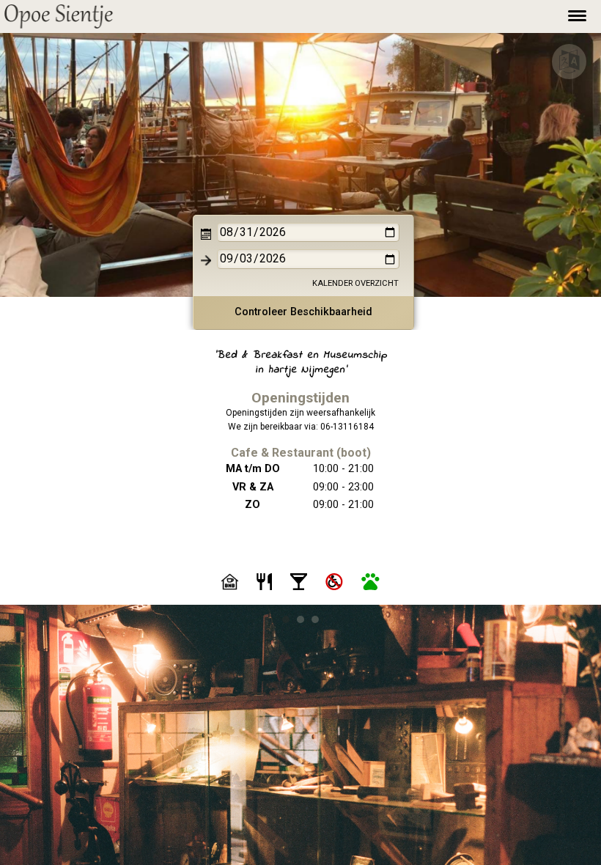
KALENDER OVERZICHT (355, 283)
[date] (308, 232)
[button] (59, 16)
